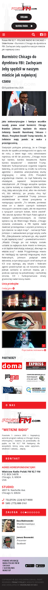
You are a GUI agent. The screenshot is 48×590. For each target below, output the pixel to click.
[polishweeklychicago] (12, 377)
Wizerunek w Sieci (29, 585)
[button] (21, 512)
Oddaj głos (7, 288)
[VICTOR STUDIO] (12, 389)
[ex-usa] (36, 365)
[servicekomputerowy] (36, 377)
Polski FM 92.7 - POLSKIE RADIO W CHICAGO (24, 7)
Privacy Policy (19, 582)
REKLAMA (24, 16)
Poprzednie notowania (33, 350)
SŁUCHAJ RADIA (21, 25)
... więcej (21, 449)
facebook (21, 527)
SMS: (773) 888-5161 (16, 503)
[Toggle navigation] (3, 34)
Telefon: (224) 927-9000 (19, 499)
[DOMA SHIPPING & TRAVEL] (12, 365)
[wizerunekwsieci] (36, 389)
